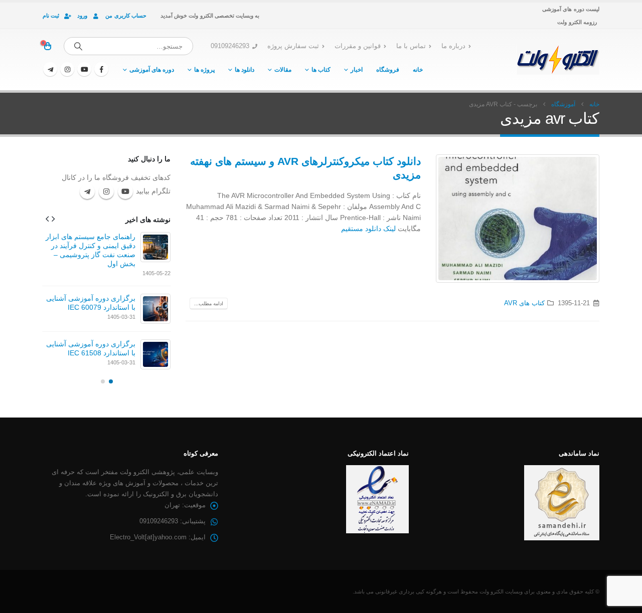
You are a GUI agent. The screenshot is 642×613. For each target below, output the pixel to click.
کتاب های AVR (524, 303)
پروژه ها (204, 69)
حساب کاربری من (125, 16)
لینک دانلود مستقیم (368, 229)
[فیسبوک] (101, 69)
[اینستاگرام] (67, 69)
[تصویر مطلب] (517, 218)
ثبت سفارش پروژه (293, 46)
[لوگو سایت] (558, 60)
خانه (418, 69)
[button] (53, 219)
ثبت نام (51, 16)
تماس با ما (411, 46)
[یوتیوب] (84, 69)
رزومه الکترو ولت (577, 22)
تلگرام (87, 191)
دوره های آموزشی (151, 69)
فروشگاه (387, 69)
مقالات (282, 69)
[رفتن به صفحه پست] (155, 247)
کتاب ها (321, 69)
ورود (82, 16)
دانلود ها (244, 69)
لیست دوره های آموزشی (570, 9)
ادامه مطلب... (208, 303)
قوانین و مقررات (358, 46)
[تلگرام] (50, 69)
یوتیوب (125, 191)
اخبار (357, 69)
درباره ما (453, 46)
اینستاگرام (106, 191)
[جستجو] (78, 46)
